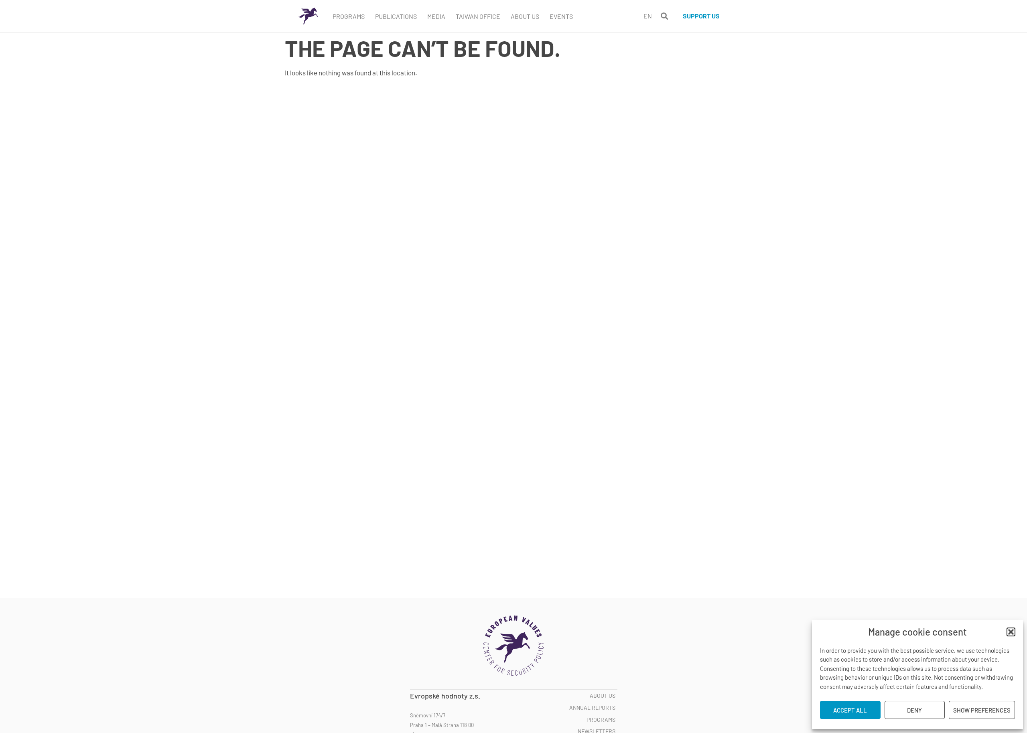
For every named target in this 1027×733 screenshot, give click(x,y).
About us (602, 696)
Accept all (850, 710)
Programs (349, 16)
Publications (396, 16)
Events (561, 16)
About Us (525, 16)
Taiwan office (478, 16)
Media (436, 16)
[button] (1011, 632)
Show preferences (982, 710)
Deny (914, 710)
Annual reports (592, 708)
